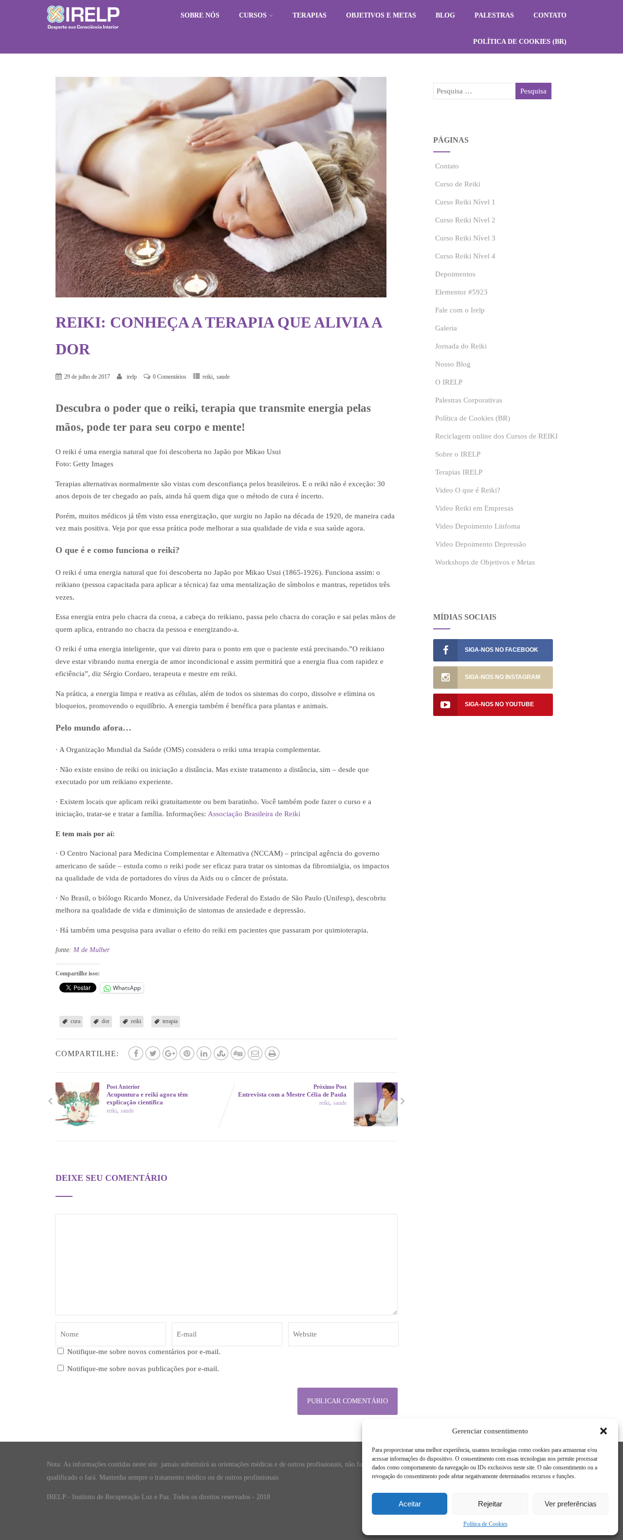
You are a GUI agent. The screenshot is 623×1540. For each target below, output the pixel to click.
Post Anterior (147, 1094)
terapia (170, 1021)
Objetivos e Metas (381, 15)
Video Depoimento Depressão (480, 544)
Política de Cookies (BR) (520, 41)
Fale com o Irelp (460, 310)
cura (75, 1021)
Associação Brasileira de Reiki (254, 814)
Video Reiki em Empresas (474, 508)
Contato (550, 15)
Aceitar (410, 1504)
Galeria (446, 328)
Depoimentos (455, 274)
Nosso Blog (453, 364)
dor (106, 1021)
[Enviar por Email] (255, 1053)
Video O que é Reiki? (467, 490)
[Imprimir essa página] (272, 1053)
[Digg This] (238, 1053)
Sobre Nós (200, 15)
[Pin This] (187, 1053)
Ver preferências (571, 1504)
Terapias (310, 15)
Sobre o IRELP (457, 454)
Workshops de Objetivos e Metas (485, 562)
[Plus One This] (170, 1053)
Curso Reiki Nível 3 (465, 238)
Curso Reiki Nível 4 (465, 256)
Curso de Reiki (457, 184)
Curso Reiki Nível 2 (465, 220)
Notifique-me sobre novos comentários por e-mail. (143, 1352)
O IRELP (448, 382)
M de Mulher (91, 949)
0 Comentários (169, 376)
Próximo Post (292, 1090)
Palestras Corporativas (468, 400)
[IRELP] (83, 32)
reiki (207, 376)
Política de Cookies (485, 1524)
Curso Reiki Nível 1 (465, 202)
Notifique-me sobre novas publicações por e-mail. (143, 1369)
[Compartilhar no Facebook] (135, 1053)
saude (223, 376)
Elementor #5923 (461, 292)
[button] (603, 1431)
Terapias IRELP (458, 472)
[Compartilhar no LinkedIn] (204, 1053)
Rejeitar (490, 1504)
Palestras (494, 15)
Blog (445, 15)
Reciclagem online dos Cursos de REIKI (496, 436)
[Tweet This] (153, 1053)
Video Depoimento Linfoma (477, 526)
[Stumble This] (221, 1053)
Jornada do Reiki (461, 346)
